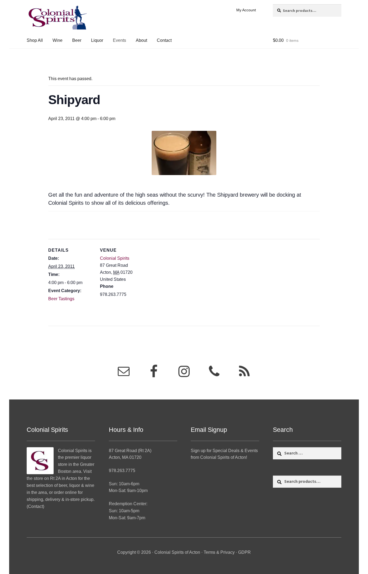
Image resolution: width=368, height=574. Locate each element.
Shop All (35, 40)
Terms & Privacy (219, 552)
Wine (58, 40)
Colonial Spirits (114, 258)
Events (119, 40)
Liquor (97, 40)
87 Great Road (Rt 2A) (130, 450)
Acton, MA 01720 (125, 457)
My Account (246, 10)
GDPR (244, 552)
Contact (164, 40)
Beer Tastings (61, 298)
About (141, 40)
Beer (76, 40)
